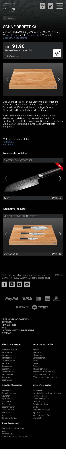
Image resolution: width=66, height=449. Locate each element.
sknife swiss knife (41, 398)
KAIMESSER (9, 141)
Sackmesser (7, 352)
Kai (12, 35)
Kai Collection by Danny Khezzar (47, 393)
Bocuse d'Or (7, 434)
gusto (4, 431)
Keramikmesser (8, 360)
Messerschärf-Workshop (44, 371)
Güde (35, 407)
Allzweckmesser (9, 371)
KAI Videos (8, 144)
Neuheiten (6, 396)
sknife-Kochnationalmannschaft (15, 436)
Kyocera (36, 412)
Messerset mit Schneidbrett (21, 216)
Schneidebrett (33, 35)
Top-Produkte (7, 398)
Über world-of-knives (15, 319)
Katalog (7, 322)
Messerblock (38, 355)
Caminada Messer (41, 404)
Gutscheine (6, 401)
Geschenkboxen (8, 407)
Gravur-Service (8, 410)
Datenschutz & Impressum (18, 330)
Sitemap (6, 333)
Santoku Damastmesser (18, 160)
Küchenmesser (8, 369)
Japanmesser (8, 355)
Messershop (7, 390)
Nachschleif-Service (41, 374)
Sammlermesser (9, 393)
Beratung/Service (9, 418)
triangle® (37, 418)
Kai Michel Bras (40, 396)
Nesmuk (36, 401)
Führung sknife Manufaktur (45, 377)
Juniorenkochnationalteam (13, 428)
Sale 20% (6, 412)
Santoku (5, 363)
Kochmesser (7, 366)
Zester (36, 360)
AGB (4, 327)
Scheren (36, 366)
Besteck (36, 363)
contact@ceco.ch (40, 277)
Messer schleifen (40, 369)
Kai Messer (38, 390)
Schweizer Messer (9, 349)
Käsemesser (7, 380)
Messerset (37, 352)
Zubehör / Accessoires (15, 37)
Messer (36, 349)
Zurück (11, 18)
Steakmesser (7, 374)
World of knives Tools (42, 415)
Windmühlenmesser (41, 410)
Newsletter (9, 325)
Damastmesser (8, 358)
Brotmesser (7, 377)
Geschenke (6, 404)
